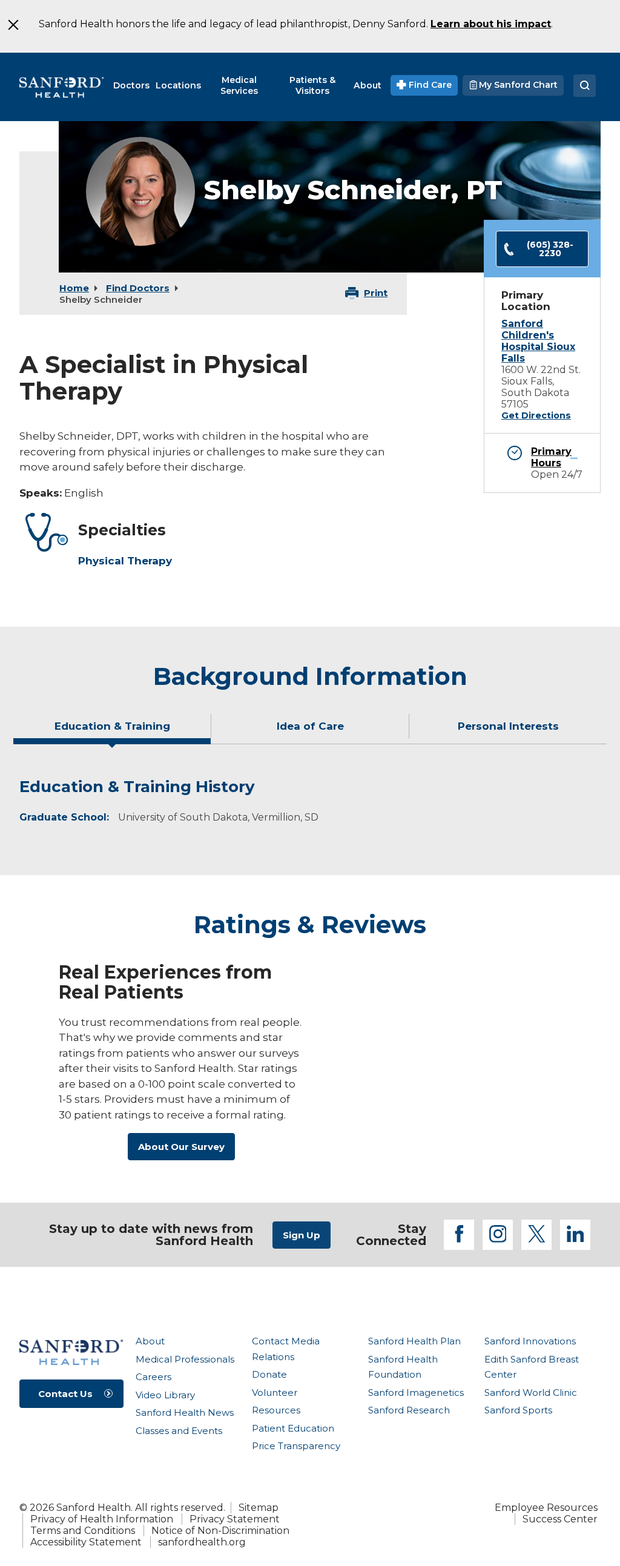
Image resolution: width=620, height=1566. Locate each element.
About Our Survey (181, 1146)
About (150, 1341)
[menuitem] (131, 85)
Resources (276, 1410)
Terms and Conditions (82, 1530)
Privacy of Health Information (101, 1519)
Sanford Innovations (530, 1341)
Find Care (429, 84)
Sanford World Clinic (530, 1392)
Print (376, 293)
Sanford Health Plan (414, 1341)
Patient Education (293, 1428)
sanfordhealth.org (202, 1542)
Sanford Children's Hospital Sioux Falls (538, 341)
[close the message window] (12, 24)
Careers (153, 1377)
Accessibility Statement (86, 1542)
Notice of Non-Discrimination (220, 1530)
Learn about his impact (490, 24)
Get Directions (536, 415)
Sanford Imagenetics (416, 1392)
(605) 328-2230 (550, 249)
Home (74, 288)
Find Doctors (138, 288)
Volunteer (274, 1392)
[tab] (112, 731)
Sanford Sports (518, 1410)
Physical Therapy (125, 561)
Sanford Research (409, 1410)
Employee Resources (546, 1507)
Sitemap (259, 1507)
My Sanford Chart (517, 84)
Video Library (165, 1395)
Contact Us (65, 1393)
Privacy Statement (235, 1519)
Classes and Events (179, 1430)
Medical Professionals (185, 1359)
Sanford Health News (185, 1412)
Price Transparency (296, 1446)
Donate (269, 1374)
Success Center (560, 1519)
